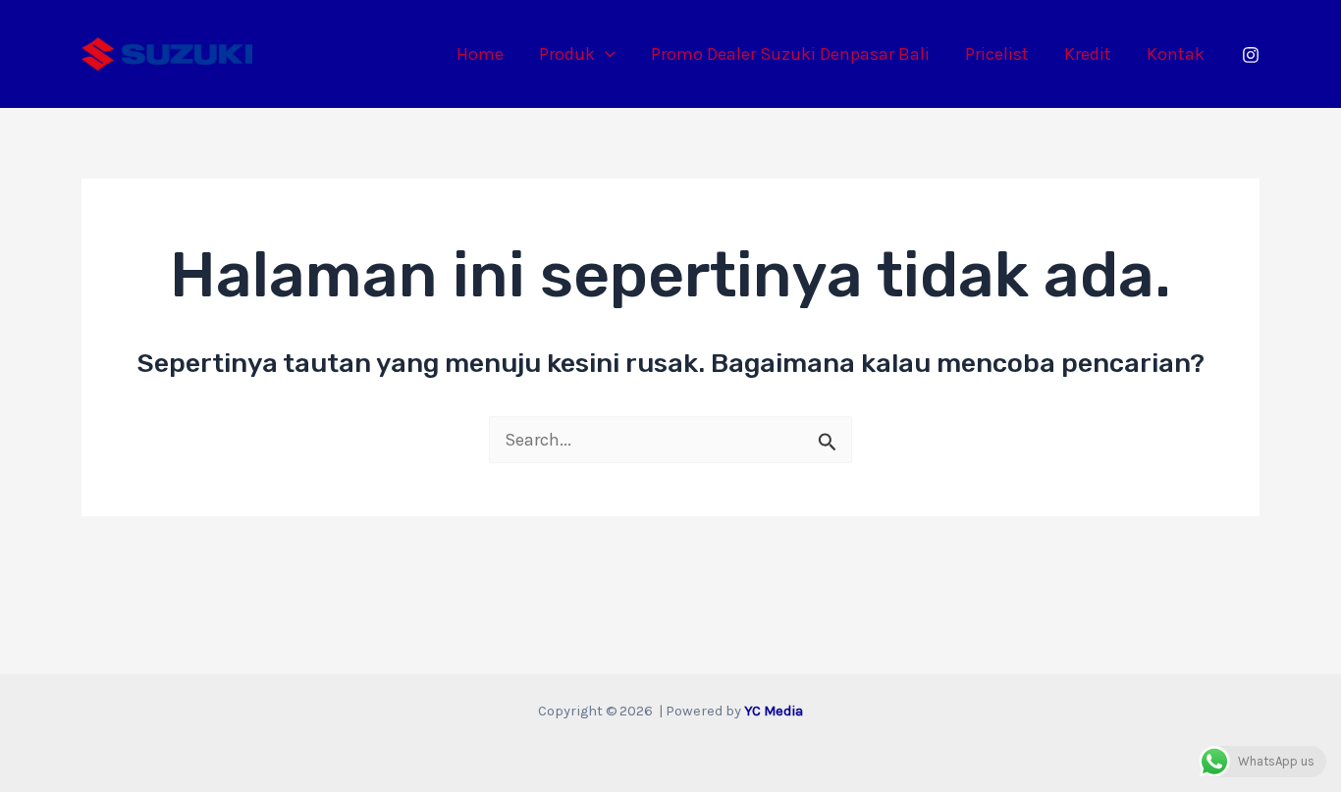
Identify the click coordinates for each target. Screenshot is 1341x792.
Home (480, 54)
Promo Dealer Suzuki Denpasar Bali (790, 54)
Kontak (1176, 54)
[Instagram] (1251, 55)
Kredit (1087, 54)
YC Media (773, 711)
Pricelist (997, 54)
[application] (605, 54)
